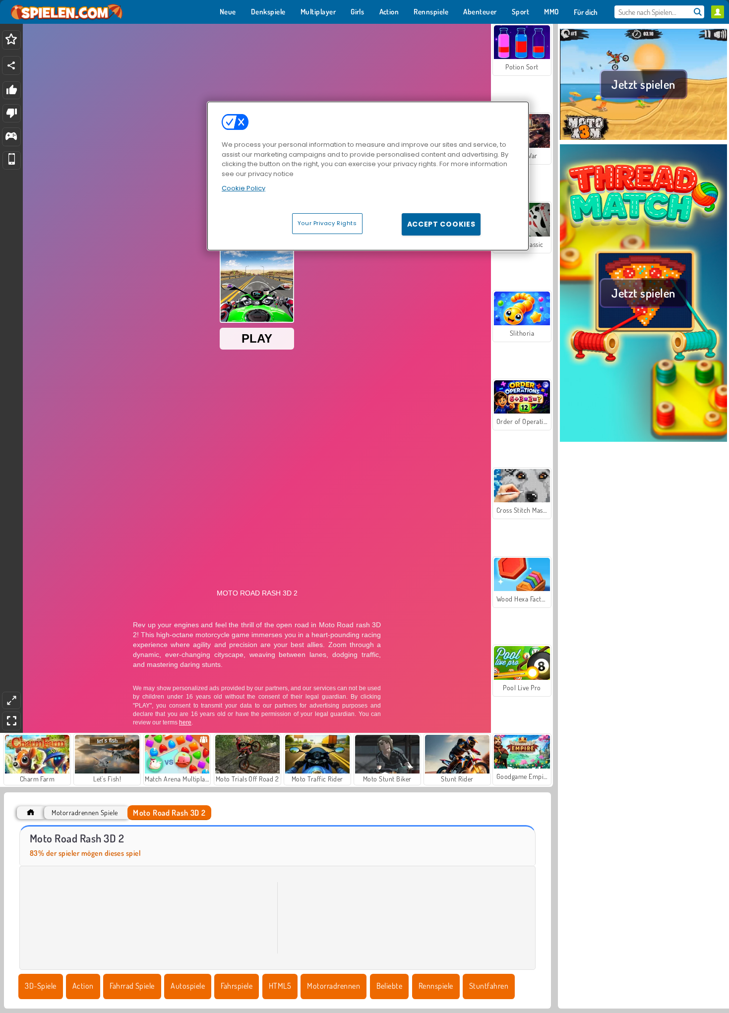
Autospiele (188, 986)
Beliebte (389, 986)
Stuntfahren (488, 986)
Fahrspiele (236, 986)
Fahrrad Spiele (132, 986)
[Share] (11, 65)
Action (83, 986)
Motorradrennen (333, 986)
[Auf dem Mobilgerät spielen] (11, 160)
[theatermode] (11, 700)
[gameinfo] (11, 137)
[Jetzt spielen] (643, 138)
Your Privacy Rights (327, 223)
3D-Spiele (40, 986)
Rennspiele (436, 986)
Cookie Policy (243, 188)
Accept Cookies (441, 224)
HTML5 (280, 986)
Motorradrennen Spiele (85, 812)
